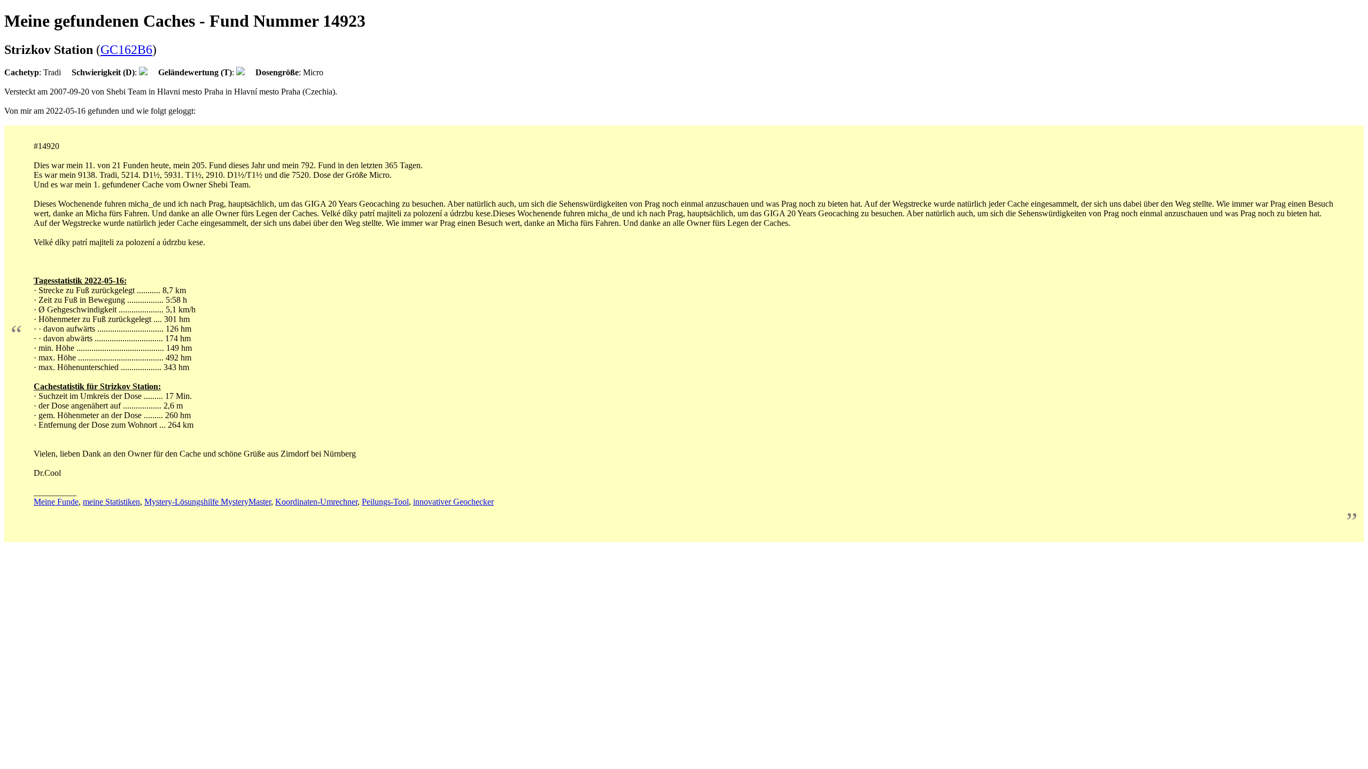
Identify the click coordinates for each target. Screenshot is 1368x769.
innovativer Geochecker (453, 501)
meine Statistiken (111, 501)
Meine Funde (56, 501)
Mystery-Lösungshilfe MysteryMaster (207, 501)
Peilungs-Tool (385, 501)
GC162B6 (126, 50)
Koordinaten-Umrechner (316, 501)
